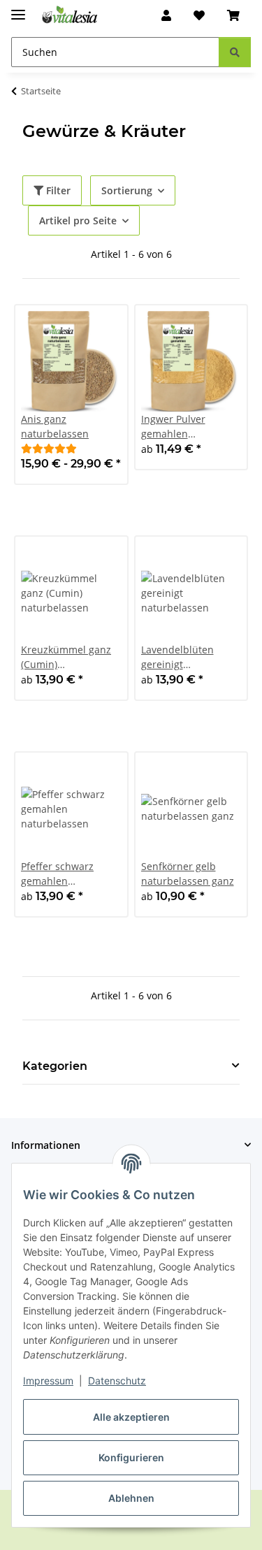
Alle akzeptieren (131, 1417)
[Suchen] (235, 52)
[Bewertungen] (49, 448)
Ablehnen (131, 1498)
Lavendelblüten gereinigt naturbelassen (177, 657)
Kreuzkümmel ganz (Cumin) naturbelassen (66, 657)
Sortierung (126, 190)
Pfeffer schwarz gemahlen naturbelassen (57, 874)
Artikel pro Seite (78, 220)
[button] (166, 15)
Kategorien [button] (54, 1066)
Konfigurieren (131, 1457)
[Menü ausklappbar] (18, 8)
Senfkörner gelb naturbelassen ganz (187, 874)
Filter (57, 190)
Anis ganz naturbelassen (55, 426)
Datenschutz (117, 1380)
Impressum (48, 1380)
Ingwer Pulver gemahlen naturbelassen (175, 426)
